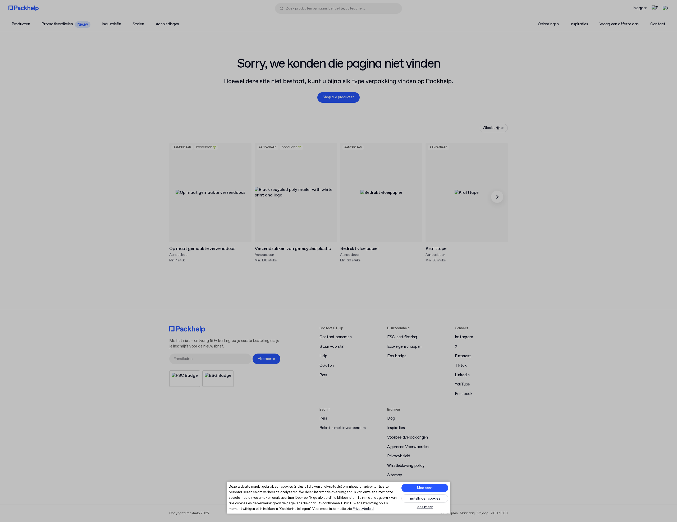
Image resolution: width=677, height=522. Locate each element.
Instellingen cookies (425, 498)
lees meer (425, 507)
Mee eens (424, 488)
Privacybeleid (363, 509)
